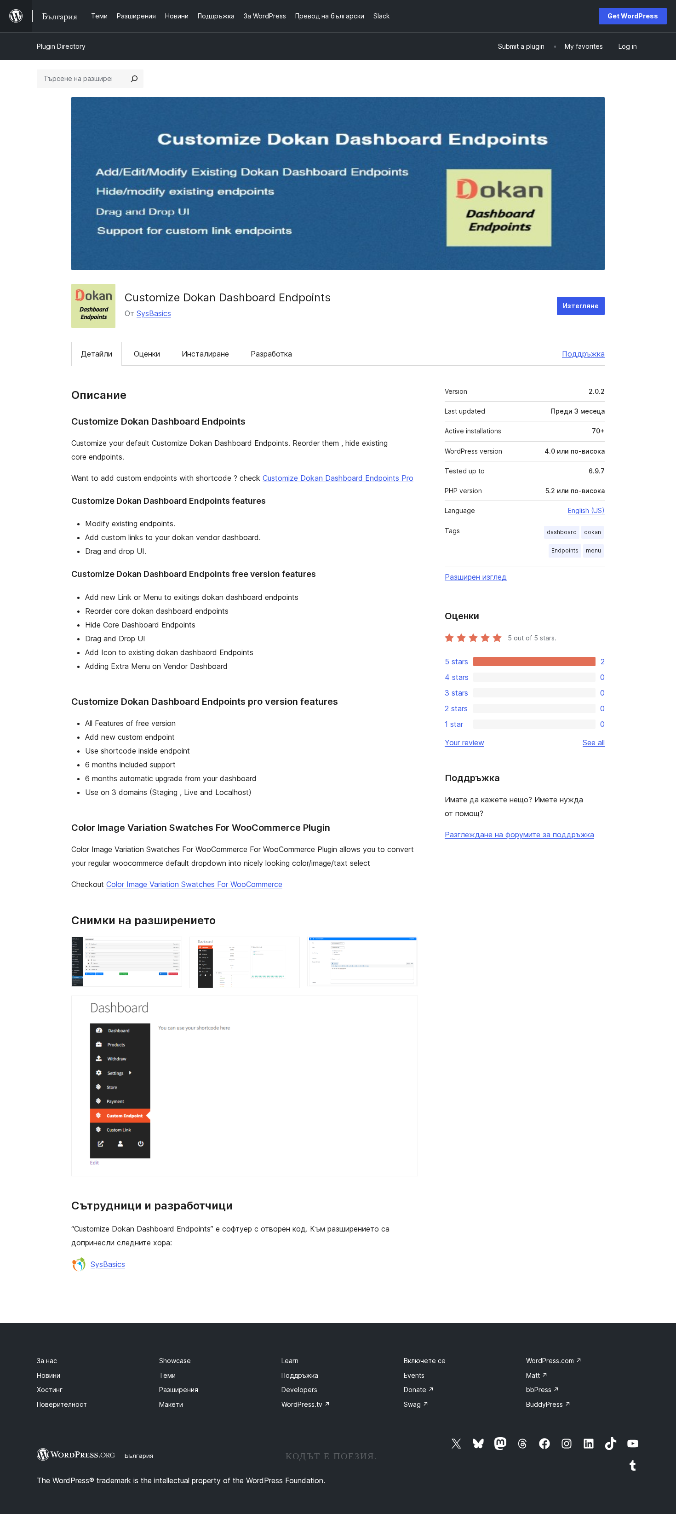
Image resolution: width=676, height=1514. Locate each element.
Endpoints (565, 550)
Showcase (175, 1360)
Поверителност (62, 1404)
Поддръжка (583, 353)
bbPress (542, 1389)
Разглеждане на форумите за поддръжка (519, 834)
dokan (592, 532)
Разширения (178, 1389)
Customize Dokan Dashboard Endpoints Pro (338, 478)
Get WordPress (632, 16)
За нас (47, 1360)
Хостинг (50, 1389)
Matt (537, 1375)
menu (593, 550)
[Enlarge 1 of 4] (169, 949)
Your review (464, 742)
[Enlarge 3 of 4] (405, 949)
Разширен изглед (476, 576)
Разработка (271, 353)
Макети (171, 1404)
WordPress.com (554, 1360)
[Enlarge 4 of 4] (405, 1008)
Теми (167, 1375)
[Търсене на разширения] (134, 78)
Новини (48, 1375)
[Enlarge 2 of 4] (287, 949)
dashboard (562, 532)
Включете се (425, 1360)
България (139, 1455)
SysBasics (154, 313)
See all (594, 742)
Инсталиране (205, 353)
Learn (289, 1360)
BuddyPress (548, 1404)
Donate (419, 1389)
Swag (416, 1404)
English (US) (586, 510)
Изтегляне (581, 306)
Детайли (96, 353)
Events (414, 1375)
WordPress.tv (305, 1404)
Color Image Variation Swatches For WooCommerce (194, 884)
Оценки (147, 353)
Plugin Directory (61, 46)
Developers (299, 1389)
